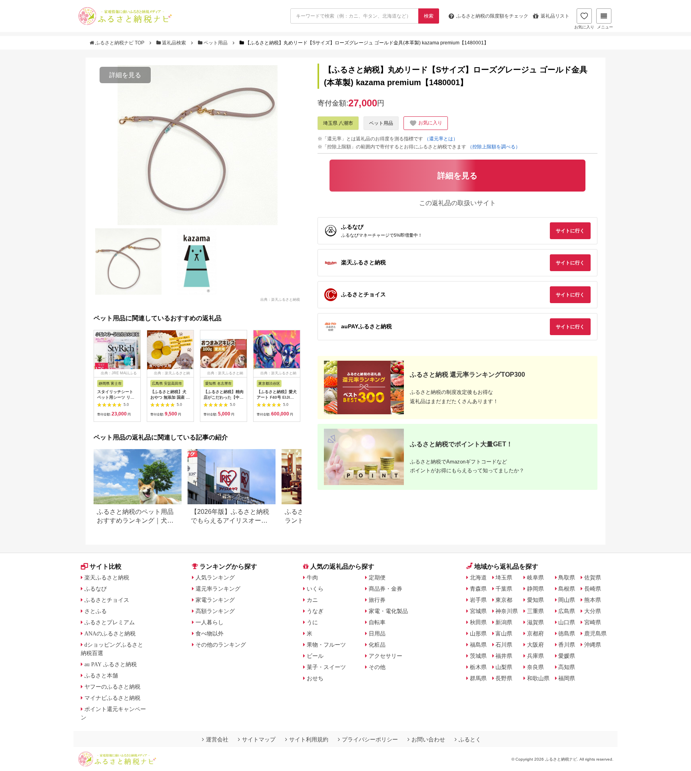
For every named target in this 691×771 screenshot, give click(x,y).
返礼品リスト (555, 16)
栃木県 (478, 667)
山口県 (566, 622)
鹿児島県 (595, 633)
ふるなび (95, 588)
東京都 (503, 600)
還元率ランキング (218, 588)
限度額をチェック (492, 16)
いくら (315, 588)
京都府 (535, 633)
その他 (377, 667)
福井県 (503, 656)
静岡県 (535, 588)
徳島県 (566, 633)
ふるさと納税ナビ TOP (120, 43)
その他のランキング (221, 644)
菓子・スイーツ (326, 667)
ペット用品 (215, 43)
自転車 (377, 622)
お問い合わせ (428, 739)
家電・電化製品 (388, 611)
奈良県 (535, 667)
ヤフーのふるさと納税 (112, 686)
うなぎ (315, 611)
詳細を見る (125, 75)
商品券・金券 (385, 588)
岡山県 (566, 600)
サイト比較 (106, 566)
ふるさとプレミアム (109, 622)
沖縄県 (592, 644)
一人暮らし (210, 622)
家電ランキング (215, 600)
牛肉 (312, 577)
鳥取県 (566, 577)
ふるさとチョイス (106, 600)
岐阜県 (535, 577)
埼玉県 (503, 577)
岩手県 (478, 600)
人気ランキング (215, 577)
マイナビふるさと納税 (112, 698)
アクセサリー (385, 656)
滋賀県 (535, 622)
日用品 (377, 633)
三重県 (535, 611)
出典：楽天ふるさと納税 (280, 299)
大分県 (592, 611)
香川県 (566, 644)
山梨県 (503, 667)
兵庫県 (535, 656)
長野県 (503, 678)
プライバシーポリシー (370, 739)
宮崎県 (592, 622)
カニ (312, 600)
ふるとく (470, 739)
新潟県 (503, 622)
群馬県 (478, 678)
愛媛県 (566, 656)
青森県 (478, 588)
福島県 (478, 644)
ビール (315, 656)
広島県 (566, 611)
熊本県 (592, 600)
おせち (315, 678)
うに (312, 622)
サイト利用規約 (308, 739)
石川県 (503, 644)
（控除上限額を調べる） (493, 147)
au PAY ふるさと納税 (110, 664)
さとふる (95, 611)
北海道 (478, 577)
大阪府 (535, 644)
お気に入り (584, 27)
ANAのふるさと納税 (110, 633)
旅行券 (377, 600)
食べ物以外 (210, 633)
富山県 (503, 633)
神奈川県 (506, 611)
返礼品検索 (174, 43)
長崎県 (592, 588)
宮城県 (478, 611)
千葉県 (503, 588)
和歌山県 (538, 678)
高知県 (566, 667)
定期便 (377, 577)
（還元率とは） (441, 139)
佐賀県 (592, 577)
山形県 (478, 633)
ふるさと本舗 (101, 675)
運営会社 (217, 739)
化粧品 (377, 644)
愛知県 (535, 600)
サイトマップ (259, 739)
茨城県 (478, 656)
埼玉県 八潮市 (338, 123)
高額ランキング (215, 611)
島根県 (566, 588)
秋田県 (478, 622)
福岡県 (566, 678)
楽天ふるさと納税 (106, 577)
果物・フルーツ (326, 644)
